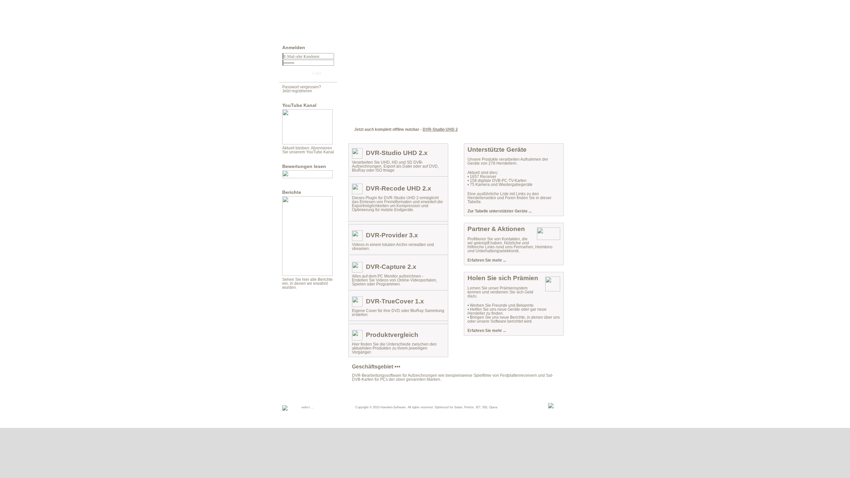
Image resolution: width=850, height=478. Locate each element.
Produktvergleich (392, 334)
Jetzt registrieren (297, 91)
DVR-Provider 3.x (392, 235)
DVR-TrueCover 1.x (395, 301)
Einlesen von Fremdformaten (386, 201)
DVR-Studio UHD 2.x (397, 152)
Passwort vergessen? (301, 87)
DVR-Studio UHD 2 (440, 129)
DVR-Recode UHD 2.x (398, 188)
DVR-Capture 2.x (391, 266)
